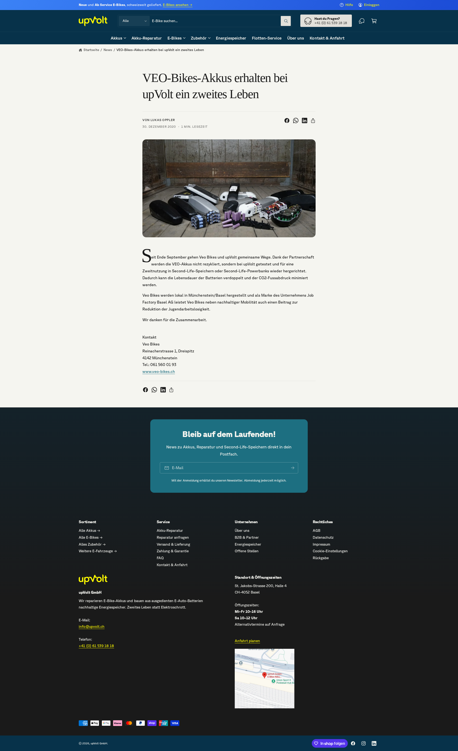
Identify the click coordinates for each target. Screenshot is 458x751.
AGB (316, 530)
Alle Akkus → (89, 530)
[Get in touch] (361, 21)
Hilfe (349, 5)
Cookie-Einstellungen (330, 551)
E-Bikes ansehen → (178, 5)
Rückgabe (321, 558)
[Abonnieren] (292, 467)
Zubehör (199, 38)
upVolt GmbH (99, 743)
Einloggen (371, 5)
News (108, 50)
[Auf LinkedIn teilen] (305, 120)
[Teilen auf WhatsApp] (296, 120)
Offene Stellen (247, 551)
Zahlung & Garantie (173, 551)
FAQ (160, 558)
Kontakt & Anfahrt (172, 565)
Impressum (321, 544)
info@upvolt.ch (91, 626)
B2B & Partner (247, 537)
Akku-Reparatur (170, 530)
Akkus (116, 38)
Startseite (91, 50)
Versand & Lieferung (173, 544)
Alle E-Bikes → (91, 537)
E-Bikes (174, 38)
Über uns (242, 530)
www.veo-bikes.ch (158, 371)
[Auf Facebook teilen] (287, 120)
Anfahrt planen (247, 641)
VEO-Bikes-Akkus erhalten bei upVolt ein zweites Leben (160, 50)
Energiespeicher (248, 544)
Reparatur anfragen (173, 537)
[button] (374, 21)
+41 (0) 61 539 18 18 (96, 646)
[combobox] (221, 21)
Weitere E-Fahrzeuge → (98, 551)
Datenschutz (323, 537)
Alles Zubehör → (92, 544)
